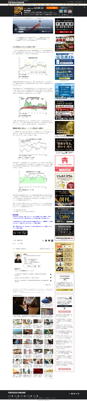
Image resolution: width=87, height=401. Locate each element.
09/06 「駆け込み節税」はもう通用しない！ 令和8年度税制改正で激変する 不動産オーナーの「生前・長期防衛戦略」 (64, 352)
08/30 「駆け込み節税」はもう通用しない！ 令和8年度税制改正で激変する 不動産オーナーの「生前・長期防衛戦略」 (64, 332)
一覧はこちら (65, 14)
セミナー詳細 (52, 7)
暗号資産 (50, 4)
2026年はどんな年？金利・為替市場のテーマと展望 (24, 277)
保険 (41, 4)
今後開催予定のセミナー (65, 7)
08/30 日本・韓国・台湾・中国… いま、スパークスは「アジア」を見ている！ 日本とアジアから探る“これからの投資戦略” (64, 337)
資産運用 (45, 4)
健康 (66, 4)
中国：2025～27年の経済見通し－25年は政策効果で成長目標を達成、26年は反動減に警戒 (31, 280)
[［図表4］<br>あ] (33, 188)
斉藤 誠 (25, 254)
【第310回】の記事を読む (44, 248)
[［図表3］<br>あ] (33, 155)
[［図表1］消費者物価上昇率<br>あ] (33, 75)
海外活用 (37, 4)
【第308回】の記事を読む (20, 248)
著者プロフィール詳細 (32, 266)
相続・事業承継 (14, 4)
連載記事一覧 (47, 284)
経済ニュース (21, 31)
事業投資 (32, 4)
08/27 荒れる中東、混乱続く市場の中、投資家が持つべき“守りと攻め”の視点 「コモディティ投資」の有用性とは (64, 315)
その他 (70, 4)
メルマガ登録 (64, 289)
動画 (74, 4)
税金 (54, 4)
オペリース (59, 4)
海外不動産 (27, 4)
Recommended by (48, 378)
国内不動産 (21, 4)
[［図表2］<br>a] (33, 114)
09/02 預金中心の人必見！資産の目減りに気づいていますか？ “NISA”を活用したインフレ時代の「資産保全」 (64, 347)
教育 (63, 4)
